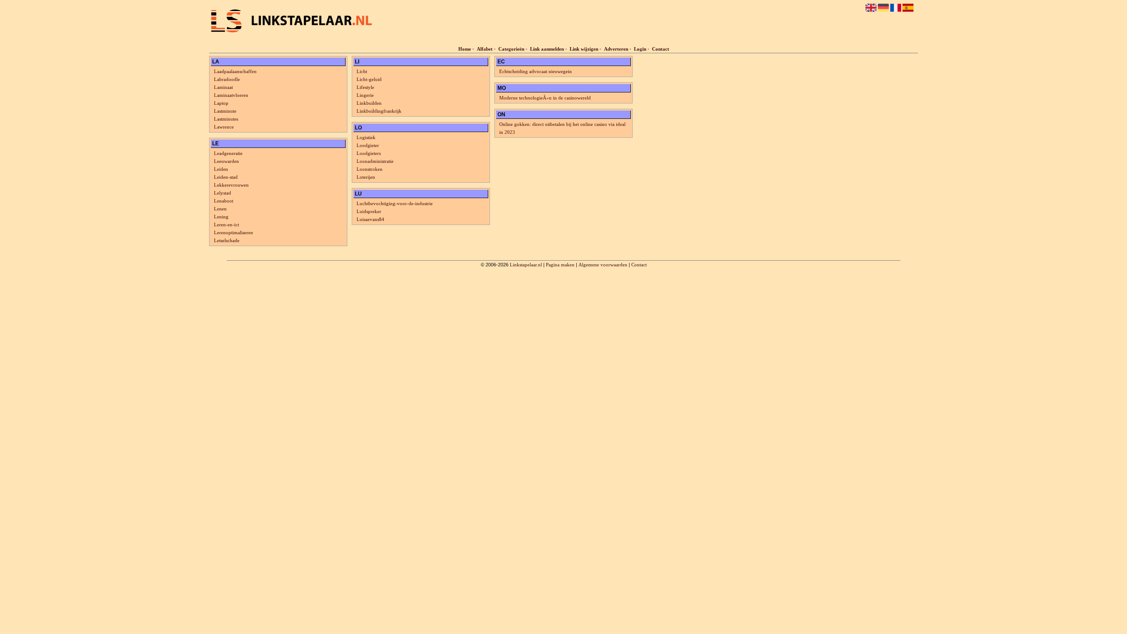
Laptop (221, 103)
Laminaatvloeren (231, 95)
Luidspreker (369, 211)
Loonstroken (370, 169)
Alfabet (485, 49)
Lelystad (222, 192)
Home (464, 49)
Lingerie (365, 95)
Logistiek (366, 137)
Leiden (221, 169)
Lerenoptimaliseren (233, 232)
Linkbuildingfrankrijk (379, 111)
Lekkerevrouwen (231, 185)
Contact (660, 49)
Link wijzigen (584, 49)
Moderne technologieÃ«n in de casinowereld (545, 97)
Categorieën (511, 49)
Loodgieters (369, 153)
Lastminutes (226, 119)
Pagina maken (560, 264)
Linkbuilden (369, 103)
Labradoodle (227, 79)
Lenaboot (223, 200)
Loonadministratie (375, 161)
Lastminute (225, 111)
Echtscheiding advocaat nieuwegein (535, 71)
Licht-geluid (369, 79)
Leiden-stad (226, 177)
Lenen (220, 208)
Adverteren (616, 49)
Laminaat (223, 87)
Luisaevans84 (370, 219)
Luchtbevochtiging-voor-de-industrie (395, 203)
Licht (362, 71)
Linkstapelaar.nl (526, 264)
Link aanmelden (547, 49)
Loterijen (366, 177)
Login (640, 49)
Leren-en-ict (226, 224)
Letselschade (226, 240)
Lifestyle (365, 87)
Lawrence (224, 126)
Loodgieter (368, 145)
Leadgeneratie (228, 153)
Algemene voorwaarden (602, 264)
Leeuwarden (226, 161)
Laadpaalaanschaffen (235, 71)
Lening (221, 216)
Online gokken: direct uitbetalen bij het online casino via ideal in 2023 (562, 128)
